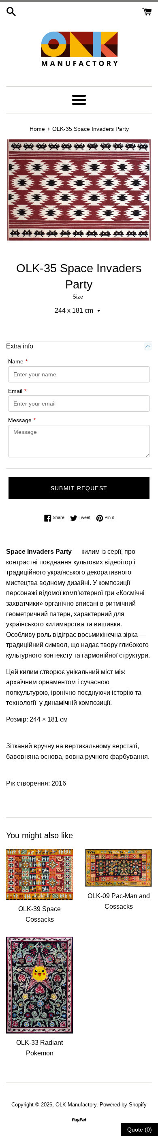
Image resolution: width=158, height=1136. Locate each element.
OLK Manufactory (76, 1105)
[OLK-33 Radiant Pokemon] (39, 985)
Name (18, 361)
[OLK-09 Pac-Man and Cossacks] (118, 868)
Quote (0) (139, 1129)
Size (78, 297)
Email (17, 391)
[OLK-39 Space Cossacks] (39, 874)
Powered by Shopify (123, 1105)
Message (22, 420)
